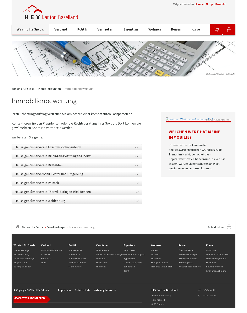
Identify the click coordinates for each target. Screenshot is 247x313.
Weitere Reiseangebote (189, 266)
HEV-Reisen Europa (187, 254)
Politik (82, 29)
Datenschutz (83, 290)
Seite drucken (215, 227)
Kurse (196, 29)
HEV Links (46, 258)
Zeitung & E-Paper (22, 266)
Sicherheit (156, 258)
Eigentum (131, 29)
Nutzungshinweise (105, 290)
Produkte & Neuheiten (162, 266)
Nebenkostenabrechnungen (110, 254)
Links (43, 262)
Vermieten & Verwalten (217, 254)
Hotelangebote (185, 262)
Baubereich (129, 266)
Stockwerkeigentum (216, 258)
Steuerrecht (74, 254)
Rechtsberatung (21, 254)
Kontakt (220, 4)
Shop (209, 4)
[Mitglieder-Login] (229, 29)
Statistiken (101, 262)
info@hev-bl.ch (210, 290)
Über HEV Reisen (186, 250)
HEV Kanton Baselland (52, 250)
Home (200, 4)
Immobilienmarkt (77, 258)
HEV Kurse (211, 250)
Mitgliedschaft (21, 262)
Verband (60, 29)
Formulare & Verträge (24, 258)
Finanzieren (129, 250)
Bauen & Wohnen (214, 266)
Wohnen (154, 29)
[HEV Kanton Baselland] (63, 12)
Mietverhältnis (103, 250)
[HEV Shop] (216, 29)
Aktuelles (45, 254)
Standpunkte (75, 266)
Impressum (65, 290)
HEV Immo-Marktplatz (134, 254)
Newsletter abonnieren (29, 298)
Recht (126, 270)
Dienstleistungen (49, 89)
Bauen (154, 250)
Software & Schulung (216, 270)
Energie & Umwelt (77, 262)
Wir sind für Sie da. (30, 29)
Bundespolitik (75, 250)
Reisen (176, 29)
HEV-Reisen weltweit (188, 258)
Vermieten (105, 29)
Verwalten (101, 258)
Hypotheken (129, 258)
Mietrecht (101, 266)
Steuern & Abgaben (133, 262)
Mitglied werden (183, 4)
